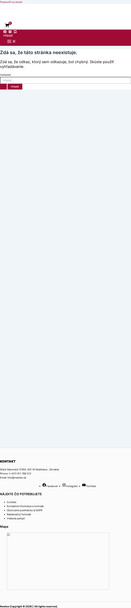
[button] (8, 35)
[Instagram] (10, 32)
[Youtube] (15, 32)
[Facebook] (4, 32)
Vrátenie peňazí (16, 518)
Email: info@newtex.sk (13, 477)
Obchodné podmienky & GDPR (24, 510)
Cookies (11, 502)
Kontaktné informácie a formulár (25, 506)
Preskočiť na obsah (11, 2)
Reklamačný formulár (19, 514)
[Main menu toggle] (11, 41)
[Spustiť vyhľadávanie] (3, 87)
